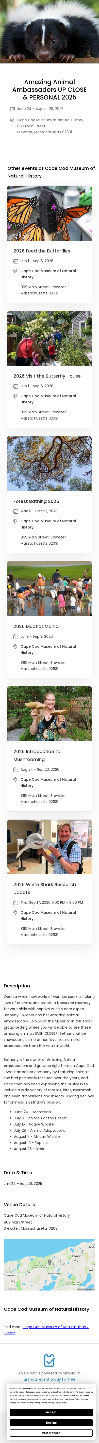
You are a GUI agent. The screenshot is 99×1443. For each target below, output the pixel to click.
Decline (51, 1423)
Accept (51, 1412)
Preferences (51, 1433)
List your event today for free (49, 1379)
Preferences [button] (60, 1403)
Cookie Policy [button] (74, 1399)
